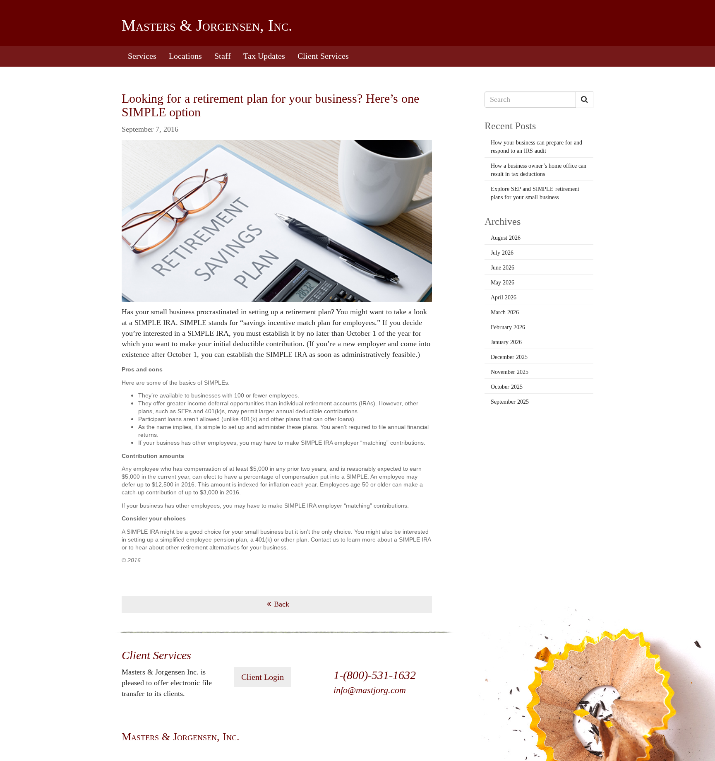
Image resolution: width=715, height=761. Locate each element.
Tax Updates (264, 55)
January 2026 (506, 342)
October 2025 (507, 387)
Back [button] (281, 604)
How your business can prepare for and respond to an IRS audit (536, 147)
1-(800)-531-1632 (375, 675)
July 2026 (502, 253)
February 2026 (508, 327)
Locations (185, 55)
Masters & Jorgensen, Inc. (207, 25)
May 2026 (502, 282)
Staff (222, 55)
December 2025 (509, 357)
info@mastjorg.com (370, 690)
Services (142, 55)
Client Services (323, 55)
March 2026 (505, 312)
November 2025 (509, 372)
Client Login (262, 677)
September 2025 (510, 402)
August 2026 (506, 238)
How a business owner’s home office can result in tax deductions (538, 170)
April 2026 (503, 297)
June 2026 (502, 268)
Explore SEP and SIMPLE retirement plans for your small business (535, 193)
